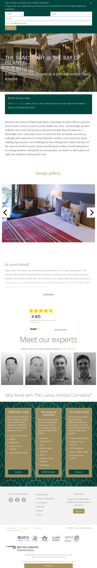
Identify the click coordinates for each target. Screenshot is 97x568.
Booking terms (25, 528)
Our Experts (42, 503)
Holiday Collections (45, 499)
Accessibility (38, 528)
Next (92, 213)
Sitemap (40, 507)
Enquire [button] (78, 472)
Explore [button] (18, 472)
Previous (5, 213)
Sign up (10, 28)
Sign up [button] (78, 511)
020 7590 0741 (69, 349)
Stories (40, 511)
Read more (48, 294)
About (39, 515)
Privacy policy (12, 528)
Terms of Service (67, 561)
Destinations (42, 495)
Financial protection (14, 530)
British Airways (18, 104)
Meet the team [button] (48, 472)
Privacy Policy (56, 561)
